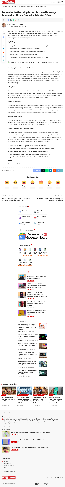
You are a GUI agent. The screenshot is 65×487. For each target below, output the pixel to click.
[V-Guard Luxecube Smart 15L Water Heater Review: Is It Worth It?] (6, 442)
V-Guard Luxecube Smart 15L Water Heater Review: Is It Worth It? (27, 439)
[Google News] (25, 223)
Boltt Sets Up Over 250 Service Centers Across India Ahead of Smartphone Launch (28, 336)
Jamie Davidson (12, 24)
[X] (40, 211)
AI (14, 164)
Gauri (20, 358)
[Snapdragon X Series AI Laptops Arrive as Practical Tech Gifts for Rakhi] (40, 391)
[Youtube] (40, 217)
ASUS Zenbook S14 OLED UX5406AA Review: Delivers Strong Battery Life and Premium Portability (36, 276)
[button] (51, 2)
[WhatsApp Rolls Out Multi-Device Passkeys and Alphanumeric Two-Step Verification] (56, 391)
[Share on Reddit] (16, 20)
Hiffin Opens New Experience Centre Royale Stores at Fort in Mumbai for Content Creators (27, 363)
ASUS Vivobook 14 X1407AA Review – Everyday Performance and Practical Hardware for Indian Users (36, 285)
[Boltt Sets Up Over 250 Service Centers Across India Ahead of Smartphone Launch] (43, 337)
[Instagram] (25, 217)
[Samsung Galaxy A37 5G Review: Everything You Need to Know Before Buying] (6, 434)
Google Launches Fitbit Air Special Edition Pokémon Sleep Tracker (28, 146)
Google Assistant (21, 95)
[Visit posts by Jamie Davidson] (4, 25)
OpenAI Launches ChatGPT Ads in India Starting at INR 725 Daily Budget (30, 157)
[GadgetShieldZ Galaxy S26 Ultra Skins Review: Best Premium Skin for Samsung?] (22, 304)
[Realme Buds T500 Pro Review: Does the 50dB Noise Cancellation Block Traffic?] (22, 313)
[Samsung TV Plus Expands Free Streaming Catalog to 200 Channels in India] (43, 355)
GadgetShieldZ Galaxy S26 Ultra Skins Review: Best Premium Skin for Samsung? (36, 303)
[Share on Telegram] (3, 56)
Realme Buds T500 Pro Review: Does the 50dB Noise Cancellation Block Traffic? (36, 312)
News (6, 6)
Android (18, 164)
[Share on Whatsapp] (13, 20)
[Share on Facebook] (8, 20)
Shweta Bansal (22, 349)
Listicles (25, 394)
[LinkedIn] (40, 223)
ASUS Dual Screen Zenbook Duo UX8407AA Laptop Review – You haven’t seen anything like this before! (37, 294)
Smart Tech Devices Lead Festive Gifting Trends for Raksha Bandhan (29, 151)
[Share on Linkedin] (3, 49)
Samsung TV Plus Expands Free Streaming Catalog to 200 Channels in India (27, 354)
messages (48, 72)
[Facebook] (25, 211)
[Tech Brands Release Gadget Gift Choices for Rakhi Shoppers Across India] (9, 391)
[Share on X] (11, 20)
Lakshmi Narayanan (23, 340)
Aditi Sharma (22, 331)
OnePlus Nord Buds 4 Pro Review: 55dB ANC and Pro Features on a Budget (30, 447)
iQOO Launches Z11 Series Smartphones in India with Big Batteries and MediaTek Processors (28, 372)
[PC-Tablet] (8, 2)
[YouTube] (58, 478)
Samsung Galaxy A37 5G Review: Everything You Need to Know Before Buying (30, 432)
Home (3, 6)
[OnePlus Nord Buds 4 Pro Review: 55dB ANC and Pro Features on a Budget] (6, 449)
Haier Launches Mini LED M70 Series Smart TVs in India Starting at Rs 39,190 (27, 345)
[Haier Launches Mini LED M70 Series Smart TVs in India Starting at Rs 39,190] (43, 346)
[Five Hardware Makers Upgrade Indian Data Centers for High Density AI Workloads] (24, 391)
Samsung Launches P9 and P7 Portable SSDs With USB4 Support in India (30, 154)
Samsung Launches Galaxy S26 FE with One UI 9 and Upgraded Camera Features (32, 148)
